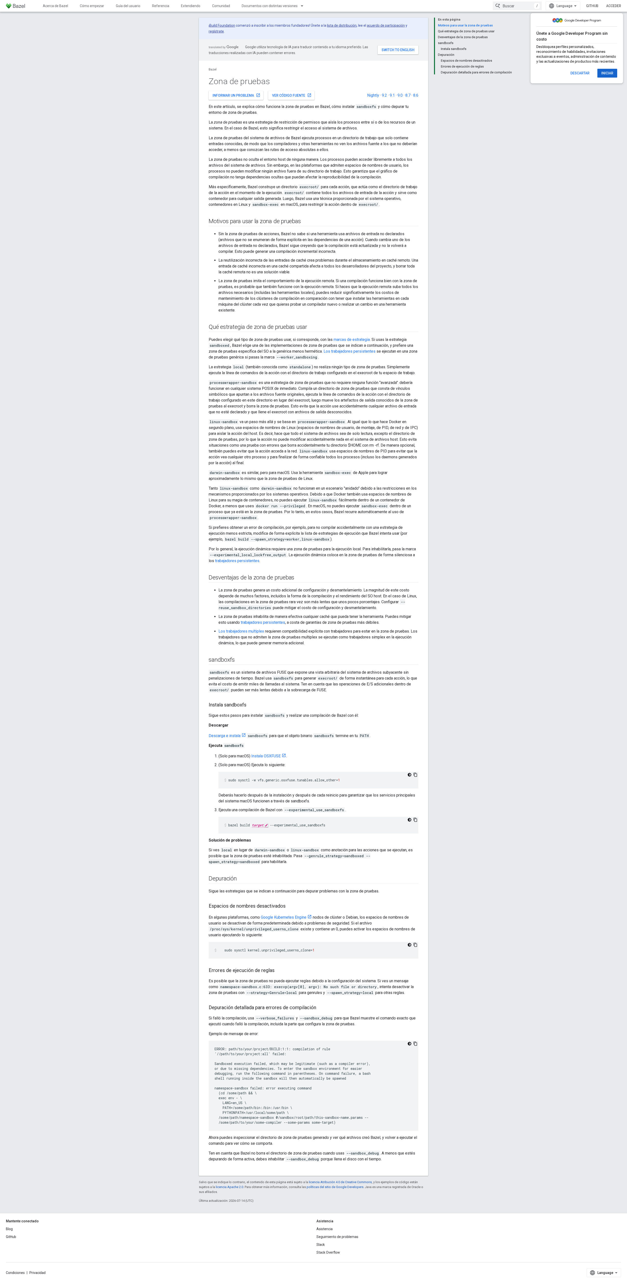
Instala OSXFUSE (266, 756)
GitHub (592, 6)
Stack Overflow (328, 1252)
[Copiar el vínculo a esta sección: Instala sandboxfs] (251, 705)
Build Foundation (222, 25)
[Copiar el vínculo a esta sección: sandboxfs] (240, 660)
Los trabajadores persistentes (349, 351)
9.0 (400, 95)
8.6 (415, 95)
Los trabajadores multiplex (241, 631)
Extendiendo (190, 6)
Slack (320, 1245)
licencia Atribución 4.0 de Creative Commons (340, 1182)
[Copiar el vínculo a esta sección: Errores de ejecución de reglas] (279, 971)
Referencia (160, 6)
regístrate (216, 31)
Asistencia (324, 1229)
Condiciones (15, 1273)
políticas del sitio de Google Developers (335, 1187)
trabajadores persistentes (237, 560)
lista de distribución (342, 25)
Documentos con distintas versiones (270, 6)
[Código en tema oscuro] (409, 775)
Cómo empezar (92, 6)
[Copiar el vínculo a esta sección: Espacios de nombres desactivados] (290, 906)
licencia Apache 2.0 (229, 1187)
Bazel (213, 69)
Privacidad (37, 1273)
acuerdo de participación (386, 25)
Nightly (373, 95)
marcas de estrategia (352, 339)
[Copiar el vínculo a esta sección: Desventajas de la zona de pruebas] (299, 578)
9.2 (384, 95)
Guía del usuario (128, 6)
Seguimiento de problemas (337, 1237)
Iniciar (607, 73)
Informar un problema (236, 95)
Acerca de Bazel (55, 6)
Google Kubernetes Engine (283, 917)
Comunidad (221, 6)
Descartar (580, 73)
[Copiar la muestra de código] (415, 775)
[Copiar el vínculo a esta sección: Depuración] (242, 879)
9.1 (392, 95)
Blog (9, 1229)
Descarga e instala (225, 735)
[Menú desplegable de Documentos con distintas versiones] (304, 6)
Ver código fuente (292, 95)
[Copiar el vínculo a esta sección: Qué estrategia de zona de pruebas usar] (312, 327)
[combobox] (517, 5)
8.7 (407, 95)
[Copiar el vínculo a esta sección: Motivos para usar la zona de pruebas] (306, 222)
